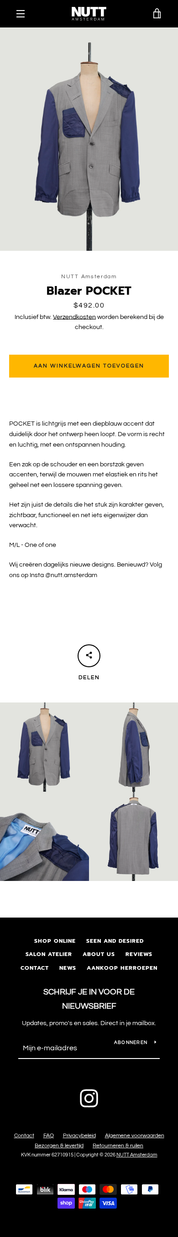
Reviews (139, 954)
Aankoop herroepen (122, 968)
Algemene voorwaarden (134, 1136)
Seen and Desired (115, 941)
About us (99, 954)
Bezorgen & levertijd (59, 1146)
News (67, 968)
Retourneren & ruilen (118, 1146)
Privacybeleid (79, 1136)
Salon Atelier (49, 954)
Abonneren (130, 1042)
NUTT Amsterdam (136, 1154)
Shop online (55, 941)
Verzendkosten (74, 317)
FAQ (48, 1136)
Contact (35, 968)
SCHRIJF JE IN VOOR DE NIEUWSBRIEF (89, 999)
